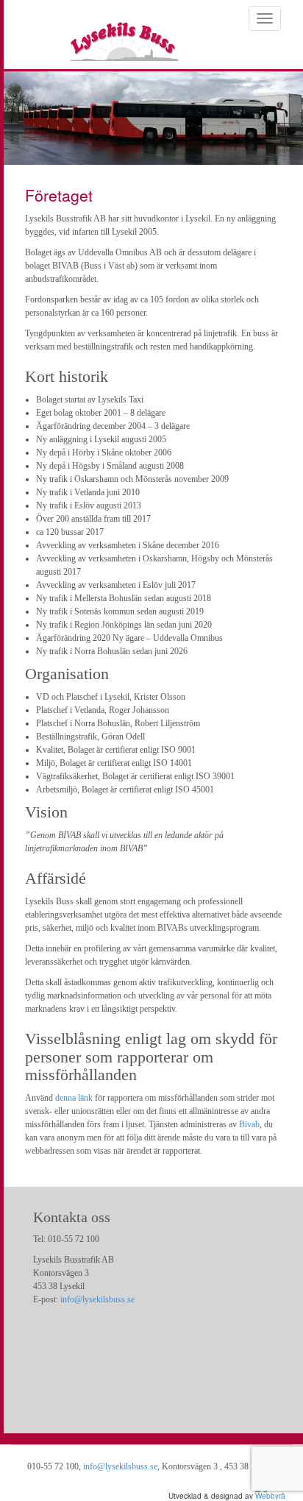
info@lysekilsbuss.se (97, 1299)
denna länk (74, 1098)
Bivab (249, 1124)
